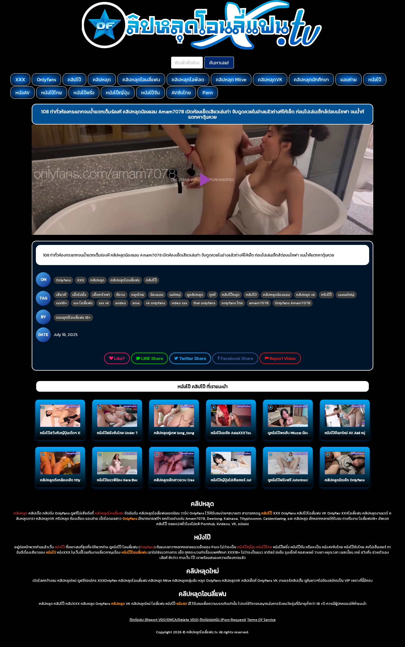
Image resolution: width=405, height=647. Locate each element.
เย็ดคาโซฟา (101, 294)
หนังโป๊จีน (150, 92)
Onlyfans (46, 79)
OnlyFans (147, 547)
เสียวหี (61, 294)
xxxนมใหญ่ (346, 294)
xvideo (120, 303)
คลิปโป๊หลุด (231, 294)
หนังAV (22, 92)
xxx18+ (61, 303)
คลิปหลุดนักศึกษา (311, 79)
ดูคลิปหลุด (195, 294)
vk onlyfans (155, 303)
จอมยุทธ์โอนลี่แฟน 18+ (73, 317)
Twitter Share (192, 358)
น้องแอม (156, 294)
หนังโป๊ (374, 79)
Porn (208, 92)
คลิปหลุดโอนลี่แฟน (141, 79)
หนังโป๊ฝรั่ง (84, 92)
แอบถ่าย (348, 79)
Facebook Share (236, 358)
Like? (119, 358)
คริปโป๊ (326, 294)
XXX (20, 79)
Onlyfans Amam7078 (292, 303)
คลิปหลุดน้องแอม (276, 294)
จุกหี (212, 294)
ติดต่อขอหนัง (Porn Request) (223, 619)
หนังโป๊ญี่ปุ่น (118, 92)
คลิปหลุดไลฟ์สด (188, 79)
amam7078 (259, 303)
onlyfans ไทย (232, 303)
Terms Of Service (261, 619)
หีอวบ (120, 294)
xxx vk (104, 303)
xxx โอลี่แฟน (83, 303)
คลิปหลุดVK (270, 79)
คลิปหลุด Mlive (231, 79)
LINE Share (151, 358)
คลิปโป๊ (74, 79)
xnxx (136, 303)
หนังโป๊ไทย (51, 92)
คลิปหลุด (102, 79)
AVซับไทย (181, 92)
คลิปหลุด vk (305, 294)
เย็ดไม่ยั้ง (79, 294)
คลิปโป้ (251, 294)
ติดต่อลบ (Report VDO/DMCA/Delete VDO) (164, 619)
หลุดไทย (137, 294)
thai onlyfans (204, 303)
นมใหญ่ (175, 294)
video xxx (179, 303)
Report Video (282, 358)
